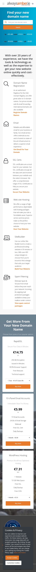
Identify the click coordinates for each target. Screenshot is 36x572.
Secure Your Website (21, 192)
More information (20, 552)
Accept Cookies (12, 558)
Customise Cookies (13, 563)
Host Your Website (21, 229)
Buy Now (18, 386)
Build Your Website (22, 269)
